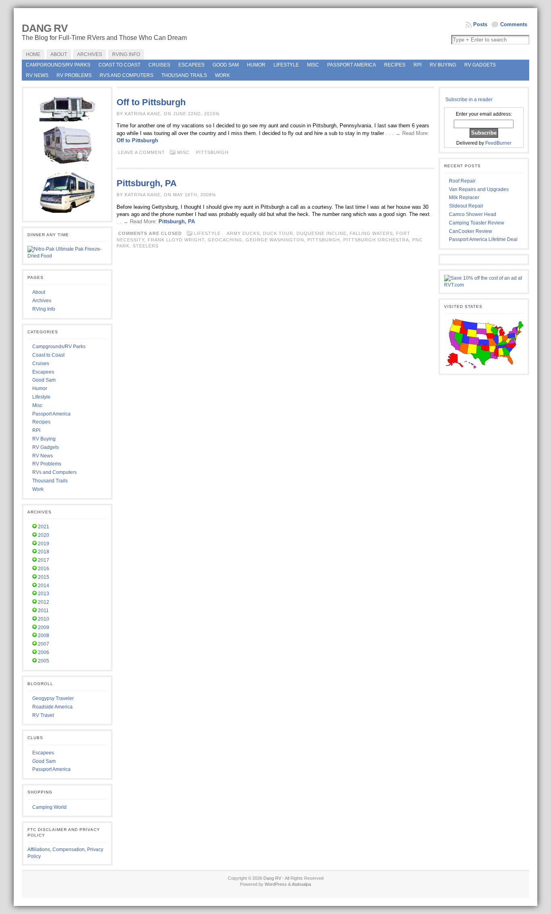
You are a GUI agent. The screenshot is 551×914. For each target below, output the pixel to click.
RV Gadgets (480, 65)
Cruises (159, 65)
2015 (43, 577)
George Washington (275, 239)
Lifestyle (286, 65)
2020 (43, 535)
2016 (43, 568)
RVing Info (43, 309)
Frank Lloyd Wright (176, 239)
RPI (417, 65)
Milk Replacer (464, 197)
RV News (37, 75)
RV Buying (443, 65)
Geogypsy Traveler (53, 698)
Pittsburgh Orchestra (376, 239)
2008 (43, 635)
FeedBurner (498, 143)
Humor (256, 65)
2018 (43, 552)
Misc (313, 65)
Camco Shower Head (472, 214)
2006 (43, 652)
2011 (43, 610)
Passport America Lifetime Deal (483, 239)
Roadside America (52, 707)
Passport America (351, 65)
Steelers (146, 245)
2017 (43, 560)
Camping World (49, 807)
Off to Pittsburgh (151, 102)
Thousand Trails (184, 75)
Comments (513, 24)
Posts (480, 24)
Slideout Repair (466, 206)
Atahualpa (301, 884)
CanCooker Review (470, 231)
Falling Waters (371, 233)
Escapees (191, 65)
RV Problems (74, 75)
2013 (43, 593)
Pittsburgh (212, 152)
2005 (43, 661)
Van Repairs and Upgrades (479, 189)
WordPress (276, 884)
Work (222, 75)
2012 (43, 602)
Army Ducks (243, 233)
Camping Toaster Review (476, 223)
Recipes (394, 65)
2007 (43, 644)
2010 (43, 619)
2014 (43, 585)
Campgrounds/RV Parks (58, 65)
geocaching (225, 239)
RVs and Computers (126, 75)
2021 (43, 527)
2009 (43, 627)
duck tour (278, 233)
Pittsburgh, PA (147, 183)
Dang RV (44, 28)
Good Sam (226, 65)
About (38, 292)
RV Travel (43, 715)
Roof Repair (462, 181)
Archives (41, 300)
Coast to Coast (119, 65)
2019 (43, 543)
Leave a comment (141, 152)
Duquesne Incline (321, 233)
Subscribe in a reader (469, 99)
